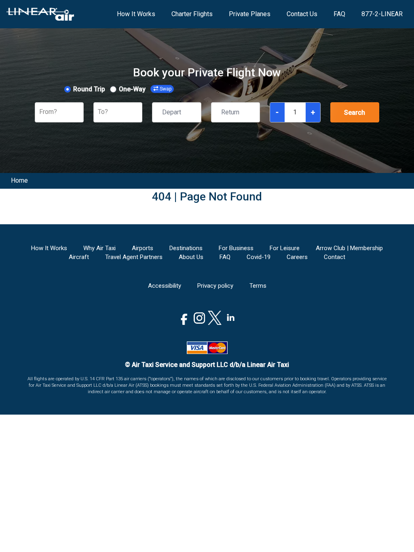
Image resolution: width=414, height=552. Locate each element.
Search (354, 112)
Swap (165, 89)
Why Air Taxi (99, 248)
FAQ (339, 14)
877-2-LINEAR (382, 14)
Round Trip (89, 89)
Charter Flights (192, 14)
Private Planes (249, 14)
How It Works (136, 14)
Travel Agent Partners (134, 257)
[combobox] (40, 112)
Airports (142, 248)
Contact (334, 257)
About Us (191, 257)
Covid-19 (258, 257)
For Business (236, 248)
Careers (297, 257)
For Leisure (285, 248)
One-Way (132, 89)
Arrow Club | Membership (349, 248)
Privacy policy (215, 285)
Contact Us (302, 14)
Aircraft (79, 257)
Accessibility (164, 285)
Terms (257, 285)
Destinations (186, 248)
